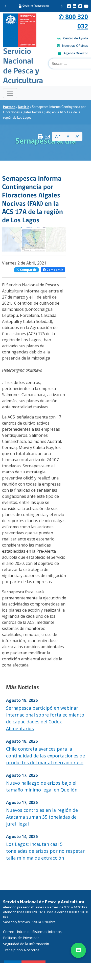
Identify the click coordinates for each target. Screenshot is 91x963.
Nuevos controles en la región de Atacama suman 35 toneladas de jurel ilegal (42, 817)
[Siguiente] (61, 6)
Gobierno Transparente (36, 6)
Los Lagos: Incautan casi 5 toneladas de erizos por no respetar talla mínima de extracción (45, 851)
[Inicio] (19, 29)
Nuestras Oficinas (75, 45)
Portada (9, 107)
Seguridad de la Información (26, 943)
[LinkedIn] (74, 6)
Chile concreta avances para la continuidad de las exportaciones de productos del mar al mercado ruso (45, 756)
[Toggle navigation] (10, 93)
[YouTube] (86, 6)
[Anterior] (6, 6)
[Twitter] (80, 6)
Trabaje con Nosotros (21, 950)
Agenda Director (76, 53)
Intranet (23, 931)
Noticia (23, 107)
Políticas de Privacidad (21, 937)
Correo (8, 931)
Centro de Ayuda (75, 38)
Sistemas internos (47, 931)
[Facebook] (69, 6)
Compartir (28, 270)
